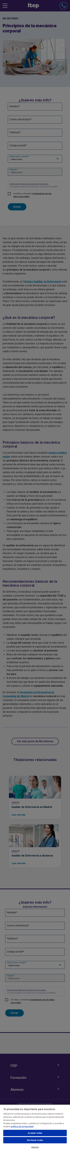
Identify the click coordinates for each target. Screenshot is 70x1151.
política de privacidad (22, 1126)
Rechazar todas (35, 1140)
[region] (35, 1127)
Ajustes (35, 1147)
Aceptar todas (35, 1133)
